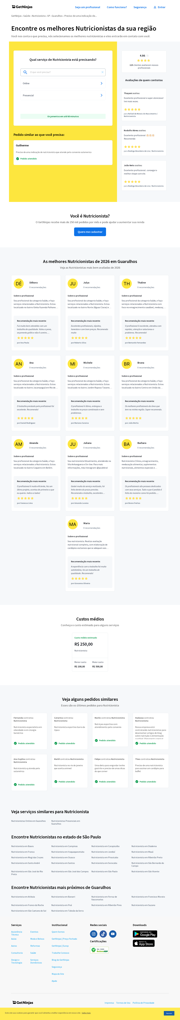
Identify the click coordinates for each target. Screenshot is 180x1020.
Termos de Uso (123, 1002)
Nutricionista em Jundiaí (103, 851)
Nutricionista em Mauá (142, 851)
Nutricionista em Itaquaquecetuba (67, 851)
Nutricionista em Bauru (22, 846)
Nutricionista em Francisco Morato (148, 896)
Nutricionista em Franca (22, 851)
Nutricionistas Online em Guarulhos (28, 820)
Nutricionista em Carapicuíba (105, 846)
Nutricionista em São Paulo (104, 871)
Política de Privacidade (143, 1002)
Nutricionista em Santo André (25, 863)
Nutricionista (39, 15)
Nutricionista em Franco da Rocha (27, 905)
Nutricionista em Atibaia (23, 896)
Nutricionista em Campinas (64, 846)
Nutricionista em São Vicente (145, 871)
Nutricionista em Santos (63, 863)
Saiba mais (86, 1013)
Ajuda (54, 980)
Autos (14, 945)
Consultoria (17, 952)
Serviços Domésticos (36, 961)
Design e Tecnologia (16, 961)
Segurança (140, 7)
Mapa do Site (58, 973)
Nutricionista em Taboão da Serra (67, 910)
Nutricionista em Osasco (63, 857)
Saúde (26, 15)
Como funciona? (117, 7)
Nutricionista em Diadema (144, 846)
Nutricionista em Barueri (63, 896)
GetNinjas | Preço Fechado (64, 938)
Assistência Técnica (16, 933)
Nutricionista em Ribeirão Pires (106, 905)
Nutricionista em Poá (61, 905)
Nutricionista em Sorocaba (104, 863)
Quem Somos (58, 931)
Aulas (13, 938)
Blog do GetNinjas (60, 959)
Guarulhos (57, 15)
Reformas (35, 945)
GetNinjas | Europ (60, 945)
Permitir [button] (169, 1013)
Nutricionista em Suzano (143, 905)
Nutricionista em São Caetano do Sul (28, 910)
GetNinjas (16, 15)
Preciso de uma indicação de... (80, 15)
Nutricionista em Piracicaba (104, 857)
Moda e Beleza (37, 938)
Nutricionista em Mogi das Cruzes (27, 857)
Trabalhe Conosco (60, 952)
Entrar (161, 7)
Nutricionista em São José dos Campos (70, 871)
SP (48, 15)
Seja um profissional (87, 7)
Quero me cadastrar (90, 232)
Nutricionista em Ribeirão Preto (146, 857)
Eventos (34, 931)
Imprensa (109, 1002)
